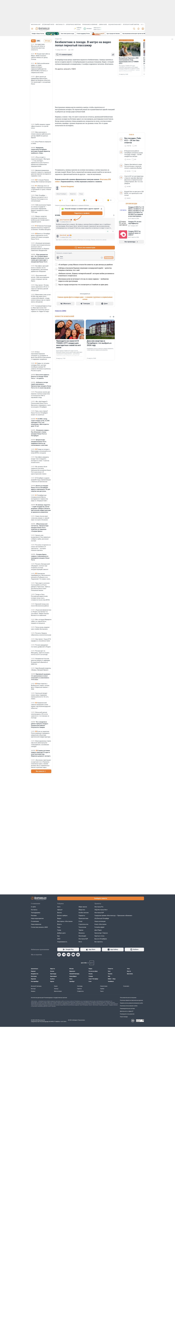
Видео (59, 918)
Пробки (88, 28)
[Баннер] (52, 33)
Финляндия (82, 936)
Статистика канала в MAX (39, 927)
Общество (82, 910)
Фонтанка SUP (36, 24)
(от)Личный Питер (48, 24)
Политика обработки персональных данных (131, 1000)
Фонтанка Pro (99, 907)
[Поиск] (134, 28)
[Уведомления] (138, 28)
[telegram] (64, 954)
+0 (107, 231)
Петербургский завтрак (131, 24)
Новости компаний (64, 316)
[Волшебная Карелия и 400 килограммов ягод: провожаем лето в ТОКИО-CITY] (129, 49)
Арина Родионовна (65, 219)
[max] (59, 954)
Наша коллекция (100, 921)
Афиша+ (60, 910)
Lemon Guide (103, 24)
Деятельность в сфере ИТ (126, 1011)
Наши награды (124, 1016)
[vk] (68, 954)
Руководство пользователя (127, 1014)
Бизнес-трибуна (62, 915)
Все (33, 41)
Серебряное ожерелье (73, 24)
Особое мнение (84, 912)
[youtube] (73, 954)
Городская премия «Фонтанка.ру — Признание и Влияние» (113, 915)
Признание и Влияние (89, 24)
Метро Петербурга (61, 194)
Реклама (34, 915)
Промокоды (131, 203)
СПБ (38, 41)
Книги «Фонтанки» (101, 924)
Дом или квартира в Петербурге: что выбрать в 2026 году (99, 343)
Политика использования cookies (128, 1005)
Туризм (81, 930)
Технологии (82, 927)
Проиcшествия (83, 918)
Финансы (82, 933)
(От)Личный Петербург (102, 918)
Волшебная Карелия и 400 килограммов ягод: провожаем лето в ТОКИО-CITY (129, 60)
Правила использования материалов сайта (131, 1003)
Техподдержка (35, 912)
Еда (58, 936)
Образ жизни (83, 907)
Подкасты (82, 915)
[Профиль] (143, 28)
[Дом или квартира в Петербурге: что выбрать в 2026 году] (100, 329)
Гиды (59, 927)
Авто (58, 907)
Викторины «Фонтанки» (65, 921)
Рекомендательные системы (127, 1008)
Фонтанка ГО (60, 24)
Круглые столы (99, 936)
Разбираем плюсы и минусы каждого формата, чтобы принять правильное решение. (100, 349)
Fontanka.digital (99, 927)
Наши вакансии (36, 924)
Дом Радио (98, 930)
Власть (59, 924)
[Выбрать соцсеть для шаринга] (113, 54)
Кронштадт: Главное (101, 933)
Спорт (80, 921)
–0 (112, 231)
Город (59, 930)
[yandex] (78, 954)
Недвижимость (62, 942)
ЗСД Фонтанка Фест (114, 24)
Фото (80, 942)
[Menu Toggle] (32, 28)
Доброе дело (61, 933)
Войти (61, 258)
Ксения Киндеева (67, 186)
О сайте (33, 907)
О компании (35, 921)
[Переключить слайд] (144, 49)
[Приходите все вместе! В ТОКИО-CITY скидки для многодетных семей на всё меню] (69, 329)
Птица (81, 194)
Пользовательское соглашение (128, 997)
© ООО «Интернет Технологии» (76, 1020)
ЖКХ (58, 939)
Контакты (34, 910)
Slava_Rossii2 (63, 235)
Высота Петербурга (101, 939)
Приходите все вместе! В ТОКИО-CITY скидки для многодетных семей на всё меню (68, 344)
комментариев (65, 54)
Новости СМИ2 (60, 311)
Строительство (83, 924)
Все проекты (99, 942)
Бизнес (59, 912)
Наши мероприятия (37, 918)
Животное (73, 194)
